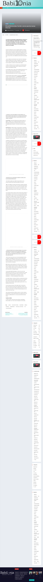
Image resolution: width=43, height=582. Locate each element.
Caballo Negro (36, 63)
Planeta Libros (36, 224)
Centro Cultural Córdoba (36, 66)
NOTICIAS (34, 483)
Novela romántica (36, 110)
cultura (35, 79)
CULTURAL (34, 331)
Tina (25, 306)
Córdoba (35, 81)
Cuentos (35, 180)
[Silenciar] (38, 138)
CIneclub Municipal (36, 69)
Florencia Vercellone (10, 30)
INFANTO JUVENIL (36, 338)
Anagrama (35, 164)
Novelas (35, 214)
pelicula (35, 113)
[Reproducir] (34, 138)
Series (35, 229)
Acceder (34, 150)
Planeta (35, 120)
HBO (34, 93)
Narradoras (7, 306)
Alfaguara (35, 60)
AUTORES (34, 328)
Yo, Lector (34, 486)
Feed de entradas (35, 152)
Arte (38, 164)
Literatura (35, 101)
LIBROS (34, 480)
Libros (37, 199)
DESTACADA (35, 332)
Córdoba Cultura (36, 82)
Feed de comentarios (36, 153)
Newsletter (34, 342)
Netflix (38, 205)
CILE (34, 329)
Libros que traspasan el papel (36, 99)
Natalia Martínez (12, 306)
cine (34, 170)
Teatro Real (35, 128)
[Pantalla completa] (39, 138)
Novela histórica (36, 211)
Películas (35, 115)
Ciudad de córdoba (36, 71)
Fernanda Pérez (36, 90)
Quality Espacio (36, 125)
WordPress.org (35, 155)
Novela (35, 107)
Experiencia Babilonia (36, 334)
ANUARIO (34, 326)
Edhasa (35, 84)
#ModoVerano (35, 325)
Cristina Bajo (35, 76)
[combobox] (36, 47)
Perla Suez (35, 118)
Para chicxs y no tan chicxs (19, 306)
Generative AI (35, 477)
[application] (36, 137)
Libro (34, 199)
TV (38, 128)
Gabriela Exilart (36, 194)
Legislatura (35, 95)
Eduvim (35, 188)
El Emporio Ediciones (35, 88)
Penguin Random (36, 219)
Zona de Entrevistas (8, 308)
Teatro (38, 229)
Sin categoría (35, 345)
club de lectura (36, 175)
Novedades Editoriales (35, 105)
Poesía (35, 123)
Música (35, 205)
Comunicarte (35, 74)
